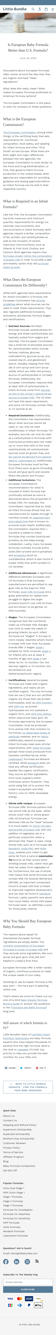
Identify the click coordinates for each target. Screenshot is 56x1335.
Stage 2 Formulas (13, 1201)
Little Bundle (34, 1324)
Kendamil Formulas (14, 1231)
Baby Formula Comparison (19, 1165)
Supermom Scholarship (17, 1129)
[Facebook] (6, 1261)
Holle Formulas (11, 1227)
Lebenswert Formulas (15, 1235)
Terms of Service (13, 1152)
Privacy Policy (11, 1147)
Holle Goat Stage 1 (13, 1188)
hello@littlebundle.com (24, 1253)
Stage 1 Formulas (12, 1196)
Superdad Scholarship (16, 1134)
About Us (8, 1115)
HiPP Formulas (11, 1222)
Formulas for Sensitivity (16, 1218)
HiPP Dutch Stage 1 (14, 1192)
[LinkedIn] (16, 1261)
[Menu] (52, 8)
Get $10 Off (10, 1170)
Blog (5, 1161)
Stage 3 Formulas (13, 1205)
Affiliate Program (13, 1156)
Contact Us (10, 1120)
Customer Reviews (14, 1143)
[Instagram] (27, 1261)
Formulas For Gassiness (16, 1214)
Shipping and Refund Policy (19, 1124)
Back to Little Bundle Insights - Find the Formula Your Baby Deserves (28, 1087)
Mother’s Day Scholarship (18, 1138)
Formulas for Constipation (18, 1209)
